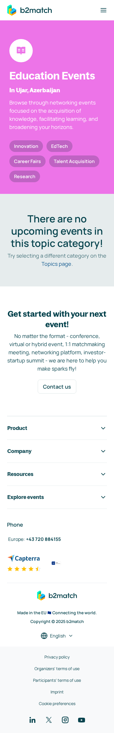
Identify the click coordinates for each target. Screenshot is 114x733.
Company (19, 451)
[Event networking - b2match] (29, 10)
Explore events (25, 497)
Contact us (57, 386)
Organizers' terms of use (57, 668)
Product (17, 428)
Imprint (57, 692)
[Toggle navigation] (103, 10)
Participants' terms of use (57, 680)
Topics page (56, 263)
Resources (20, 474)
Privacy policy (57, 657)
